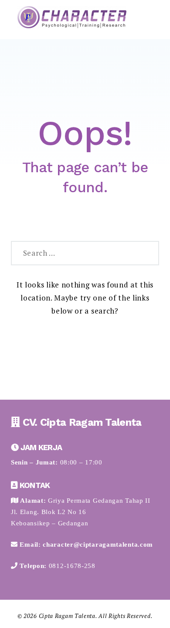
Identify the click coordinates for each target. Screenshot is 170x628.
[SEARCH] (147, 253)
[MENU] (146, 19)
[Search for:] (74, 253)
